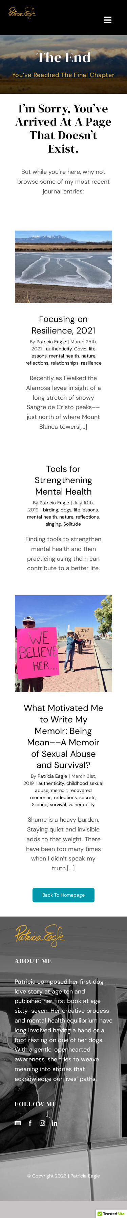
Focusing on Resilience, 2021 (63, 324)
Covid (80, 349)
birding (50, 510)
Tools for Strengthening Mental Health (63, 480)
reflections (36, 363)
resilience (91, 363)
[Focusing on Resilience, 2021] (63, 267)
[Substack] (18, 1123)
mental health (64, 356)
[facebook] (30, 1123)
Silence (39, 804)
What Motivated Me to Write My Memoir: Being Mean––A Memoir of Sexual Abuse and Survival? (63, 736)
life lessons (86, 510)
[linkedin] (54, 1123)
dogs (66, 510)
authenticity (59, 349)
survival (58, 804)
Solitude (72, 524)
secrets (87, 797)
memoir (59, 790)
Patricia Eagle (51, 342)
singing (53, 524)
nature (88, 356)
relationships (65, 363)
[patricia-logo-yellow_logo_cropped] (22, 10)
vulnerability (81, 804)
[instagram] (42, 1123)
